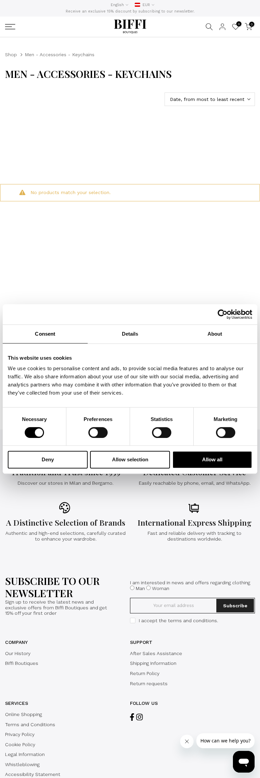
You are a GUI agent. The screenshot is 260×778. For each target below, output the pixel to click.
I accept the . (178, 620)
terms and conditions (192, 620)
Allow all (212, 459)
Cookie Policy (20, 744)
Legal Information (25, 754)
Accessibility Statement (32, 774)
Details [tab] (130, 334)
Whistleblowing (22, 764)
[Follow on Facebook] (132, 717)
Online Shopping (23, 714)
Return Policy (144, 673)
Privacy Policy (20, 734)
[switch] (98, 432)
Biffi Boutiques (21, 663)
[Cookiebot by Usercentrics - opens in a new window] (222, 314)
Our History (17, 653)
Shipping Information (153, 663)
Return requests (149, 683)
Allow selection (130, 459)
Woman (160, 588)
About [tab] (215, 334)
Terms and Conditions (30, 724)
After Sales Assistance (156, 653)
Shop (11, 54)
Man (140, 588)
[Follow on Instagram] (139, 717)
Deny (48, 459)
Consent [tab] (45, 334)
